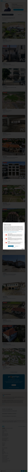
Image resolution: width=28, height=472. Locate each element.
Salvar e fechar (13, 247)
